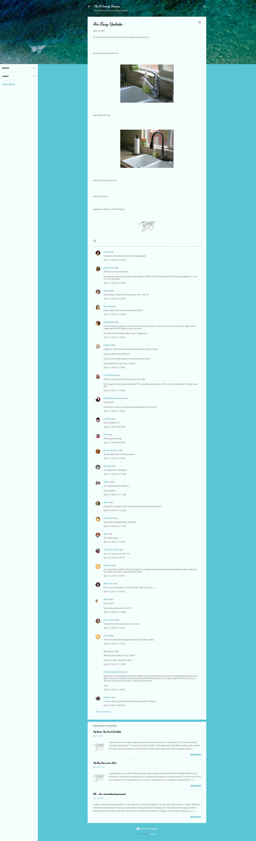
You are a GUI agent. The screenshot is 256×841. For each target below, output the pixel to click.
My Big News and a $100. (105, 763)
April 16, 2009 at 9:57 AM (114, 458)
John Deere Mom (111, 549)
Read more (195, 755)
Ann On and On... (111, 450)
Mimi (106, 534)
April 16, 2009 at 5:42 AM (114, 337)
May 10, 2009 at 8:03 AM (114, 705)
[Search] (204, 7)
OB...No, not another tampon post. (109, 794)
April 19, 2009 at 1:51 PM (114, 628)
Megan (106, 290)
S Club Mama (109, 375)
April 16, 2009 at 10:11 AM (115, 474)
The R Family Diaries (107, 6)
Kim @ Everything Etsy (113, 672)
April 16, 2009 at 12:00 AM (115, 314)
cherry (106, 635)
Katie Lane (108, 518)
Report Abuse (8, 84)
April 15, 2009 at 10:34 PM (115, 260)
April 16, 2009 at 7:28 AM (114, 411)
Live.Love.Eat (109, 620)
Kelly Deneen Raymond (113, 398)
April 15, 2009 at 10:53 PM (115, 298)
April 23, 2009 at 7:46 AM (114, 689)
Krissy (106, 252)
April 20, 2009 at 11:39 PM (115, 664)
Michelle (107, 466)
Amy (106, 434)
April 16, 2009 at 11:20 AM (115, 510)
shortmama (109, 267)
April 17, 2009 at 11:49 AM (115, 612)
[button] (199, 23)
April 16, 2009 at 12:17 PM (115, 526)
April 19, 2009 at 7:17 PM (114, 643)
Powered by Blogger (149, 829)
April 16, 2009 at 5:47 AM (114, 367)
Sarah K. (107, 697)
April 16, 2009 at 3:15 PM (114, 542)
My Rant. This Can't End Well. (107, 732)
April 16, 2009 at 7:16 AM (114, 390)
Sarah (106, 599)
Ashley (106, 482)
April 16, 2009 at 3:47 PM (114, 557)
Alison (106, 502)
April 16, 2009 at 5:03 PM (114, 591)
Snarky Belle (109, 322)
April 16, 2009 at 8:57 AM (114, 442)
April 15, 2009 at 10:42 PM (115, 283)
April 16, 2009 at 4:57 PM (114, 576)
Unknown (108, 565)
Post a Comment (103, 712)
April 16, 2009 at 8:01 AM (114, 427)
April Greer (108, 583)
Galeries (152, 834)
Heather (107, 345)
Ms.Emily (107, 306)
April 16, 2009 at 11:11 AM (115, 494)
